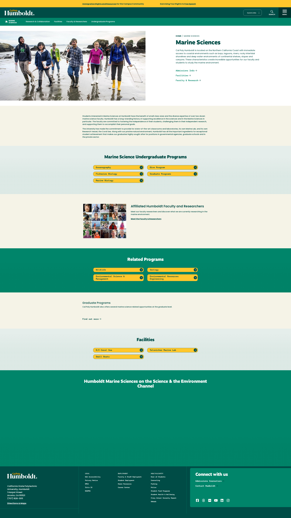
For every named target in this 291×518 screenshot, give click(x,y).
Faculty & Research (187, 80)
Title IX (88, 487)
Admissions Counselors (208, 481)
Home (178, 36)
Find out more (90, 319)
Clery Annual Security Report (163, 498)
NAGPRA (87, 491)
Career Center (124, 487)
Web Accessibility (92, 477)
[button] (252, 13)
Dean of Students (158, 477)
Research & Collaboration (38, 22)
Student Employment (126, 480)
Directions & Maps (16, 504)
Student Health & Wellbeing (162, 494)
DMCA (87, 484)
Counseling (155, 480)
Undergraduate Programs (103, 22)
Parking (154, 484)
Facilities (58, 22)
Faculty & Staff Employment (130, 477)
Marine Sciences (13, 22)
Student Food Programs (160, 491)
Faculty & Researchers (76, 22)
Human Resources (125, 484)
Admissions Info (185, 70)
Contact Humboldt (205, 486)
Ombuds (153, 501)
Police (153, 487)
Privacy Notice (91, 480)
